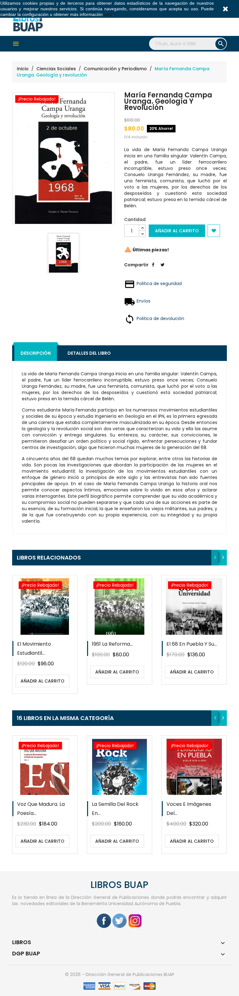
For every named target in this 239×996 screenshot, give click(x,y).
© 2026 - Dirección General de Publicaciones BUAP (119, 974)
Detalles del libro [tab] (89, 353)
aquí (108, 14)
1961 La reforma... (112, 644)
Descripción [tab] (36, 353)
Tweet (162, 269)
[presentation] (215, 557)
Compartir (153, 269)
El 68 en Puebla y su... (191, 644)
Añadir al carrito (177, 231)
